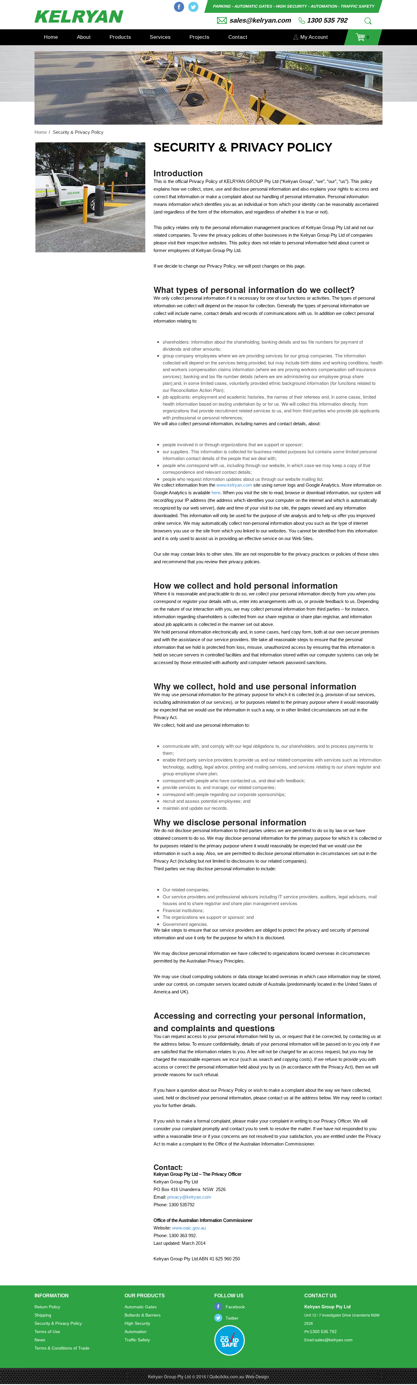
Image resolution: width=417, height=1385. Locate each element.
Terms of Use (47, 1331)
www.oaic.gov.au (189, 1227)
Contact (237, 37)
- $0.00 (362, 39)
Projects (199, 37)
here (216, 492)
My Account (314, 37)
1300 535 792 (327, 20)
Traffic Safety (137, 1339)
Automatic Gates (141, 1306)
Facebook (179, 7)
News (39, 1339)
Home (51, 37)
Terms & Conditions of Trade (61, 1348)
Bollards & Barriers (143, 1315)
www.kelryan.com (234, 485)
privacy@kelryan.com (189, 1197)
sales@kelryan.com (260, 20)
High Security (137, 1323)
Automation (136, 1331)
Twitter (193, 7)
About (84, 37)
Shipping (42, 1315)
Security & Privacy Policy (58, 1323)
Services (160, 37)
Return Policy (47, 1306)
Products (120, 37)
